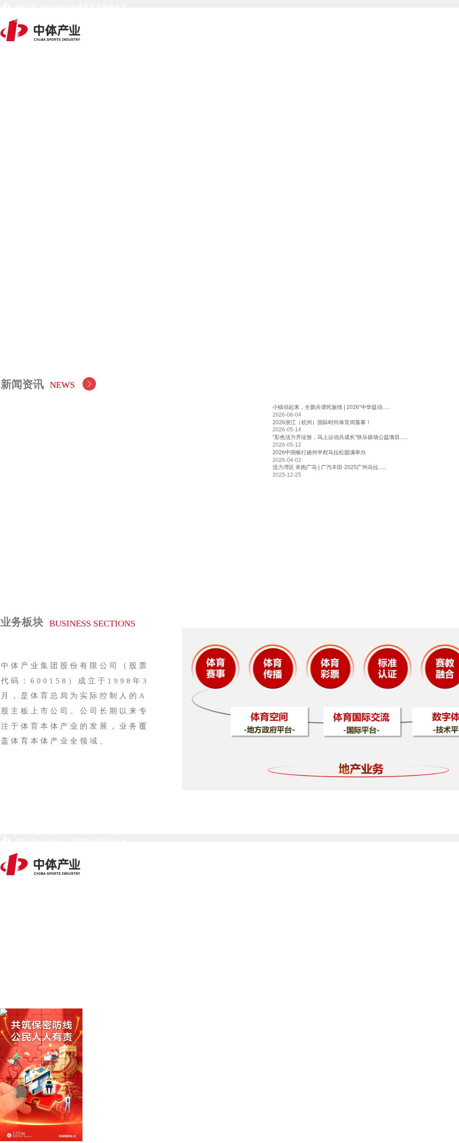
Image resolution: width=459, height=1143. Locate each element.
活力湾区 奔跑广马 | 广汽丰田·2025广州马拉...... (329, 467)
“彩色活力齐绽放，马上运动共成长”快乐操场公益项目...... (340, 437)
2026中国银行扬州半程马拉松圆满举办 (319, 452)
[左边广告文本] (22, 1075)
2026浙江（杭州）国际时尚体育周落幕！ (322, 422)
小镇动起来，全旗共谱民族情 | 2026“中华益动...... (331, 407)
